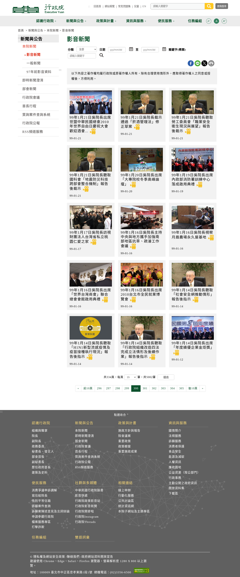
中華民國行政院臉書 (89, 490)
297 (108, 388)
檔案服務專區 (41, 522)
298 (117, 388)
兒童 (136, 6)
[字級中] (216, 21)
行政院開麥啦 (84, 511)
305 (181, 388)
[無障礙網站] (141, 571)
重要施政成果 (127, 451)
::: (89, 6)
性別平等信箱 (41, 501)
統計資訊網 (126, 506)
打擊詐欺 (38, 527)
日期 (102, 49)
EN (144, 6)
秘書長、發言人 (43, 451)
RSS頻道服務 (32, 132)
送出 (166, 377)
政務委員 (38, 446)
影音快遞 (81, 495)
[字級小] (208, 21)
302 (154, 388)
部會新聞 (29, 89)
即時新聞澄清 (32, 80)
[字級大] (224, 21)
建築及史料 (40, 472)
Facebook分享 (191, 63)
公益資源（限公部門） (184, 472)
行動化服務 (126, 495)
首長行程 (29, 106)
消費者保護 (176, 446)
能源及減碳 (176, 456)
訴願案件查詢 (41, 506)
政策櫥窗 (124, 446)
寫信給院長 (40, 495)
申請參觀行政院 (43, 516)
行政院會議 (31, 97)
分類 (71, 49)
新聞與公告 (35, 30)
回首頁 (97, 6)
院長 (35, 436)
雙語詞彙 (82, 537)
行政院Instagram (87, 516)
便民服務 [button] (165, 21)
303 (163, 388)
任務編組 (39, 537)
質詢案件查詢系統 (36, 115)
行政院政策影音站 (87, 501)
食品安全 (175, 451)
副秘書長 (38, 462)
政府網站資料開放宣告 (97, 556)
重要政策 (124, 441)
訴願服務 (175, 441)
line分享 (197, 63)
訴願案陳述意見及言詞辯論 (51, 511)
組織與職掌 (40, 430)
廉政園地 (175, 467)
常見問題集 (124, 6)
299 (126, 388)
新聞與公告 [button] (75, 21)
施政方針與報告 (129, 430)
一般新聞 (34, 63)
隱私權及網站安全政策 (49, 556)
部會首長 (38, 456)
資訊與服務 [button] (135, 21)
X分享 (204, 63)
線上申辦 (124, 490)
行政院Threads (85, 522)
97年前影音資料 (39, 72)
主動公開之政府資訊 (183, 483)
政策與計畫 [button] (105, 21)
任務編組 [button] (195, 21)
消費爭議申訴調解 (44, 490)
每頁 (120, 377)
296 (99, 388)
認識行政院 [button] (45, 21)
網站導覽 (110, 6)
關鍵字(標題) (177, 49)
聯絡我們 (73, 556)
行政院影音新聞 (86, 506)
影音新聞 (68, 30)
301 (145, 388)
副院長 (36, 441)
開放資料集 (176, 488)
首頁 (21, 30)
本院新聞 (53, 30)
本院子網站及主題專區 (134, 511)
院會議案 (124, 436)
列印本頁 (211, 63)
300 (136, 388)
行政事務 (175, 478)
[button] (208, 21)
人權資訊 (175, 462)
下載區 (173, 493)
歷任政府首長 (41, 467)
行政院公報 (31, 123)
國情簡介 (175, 430)
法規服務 (175, 436)
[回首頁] (38, 8)
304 (172, 388)
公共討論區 (126, 501)
